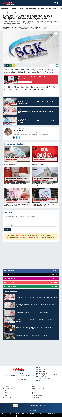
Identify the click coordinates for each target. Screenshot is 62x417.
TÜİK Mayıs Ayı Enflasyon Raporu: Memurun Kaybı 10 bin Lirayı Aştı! (16, 205)
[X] (16, 379)
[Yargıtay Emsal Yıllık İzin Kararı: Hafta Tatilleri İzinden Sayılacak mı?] (45, 175)
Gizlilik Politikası (36, 394)
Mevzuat (41, 8)
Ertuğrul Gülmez (18, 130)
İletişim (7, 395)
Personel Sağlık (31, 237)
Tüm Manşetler (43, 376)
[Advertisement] (31, 256)
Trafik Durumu (43, 373)
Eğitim (33, 392)
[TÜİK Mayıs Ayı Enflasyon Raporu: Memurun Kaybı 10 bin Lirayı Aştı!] (17, 195)
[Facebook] (17, 137)
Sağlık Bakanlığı (31, 8)
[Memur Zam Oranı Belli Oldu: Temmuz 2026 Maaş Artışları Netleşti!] (45, 154)
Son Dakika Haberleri (44, 378)
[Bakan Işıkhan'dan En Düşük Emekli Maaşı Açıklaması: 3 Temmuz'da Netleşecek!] (17, 175)
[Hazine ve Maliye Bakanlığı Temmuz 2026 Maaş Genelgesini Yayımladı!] (17, 154)
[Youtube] (22, 379)
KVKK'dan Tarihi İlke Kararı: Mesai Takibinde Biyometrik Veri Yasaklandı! (43, 205)
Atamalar (21, 8)
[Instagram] (19, 379)
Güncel (7, 386)
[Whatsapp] (25, 379)
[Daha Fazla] (14, 65)
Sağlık (6, 392)
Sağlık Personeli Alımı (38, 388)
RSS (16, 405)
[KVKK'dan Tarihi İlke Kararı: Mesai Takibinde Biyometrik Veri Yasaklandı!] (45, 195)
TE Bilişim (35, 410)
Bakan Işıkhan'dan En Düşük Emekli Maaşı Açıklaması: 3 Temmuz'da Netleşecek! (15, 184)
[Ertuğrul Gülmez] (8, 131)
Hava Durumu (42, 369)
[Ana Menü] (57, 3)
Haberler (6, 12)
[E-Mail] (14, 137)
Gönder (7, 229)
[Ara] (55, 3)
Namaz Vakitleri (43, 371)
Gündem (13, 8)
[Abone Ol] (57, 65)
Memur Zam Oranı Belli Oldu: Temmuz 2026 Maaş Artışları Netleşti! (43, 163)
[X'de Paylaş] (7, 65)
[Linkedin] (20, 137)
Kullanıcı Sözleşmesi (37, 395)
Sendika (48, 8)
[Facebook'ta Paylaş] (5, 65)
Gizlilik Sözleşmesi (10, 397)
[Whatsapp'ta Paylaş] (10, 65)
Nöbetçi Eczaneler (44, 367)
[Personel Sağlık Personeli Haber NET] (9, 3)
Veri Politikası (35, 397)
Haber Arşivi (42, 380)
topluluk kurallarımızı (20, 235)
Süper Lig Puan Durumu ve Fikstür (48, 375)
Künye (6, 394)
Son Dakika (4, 8)
